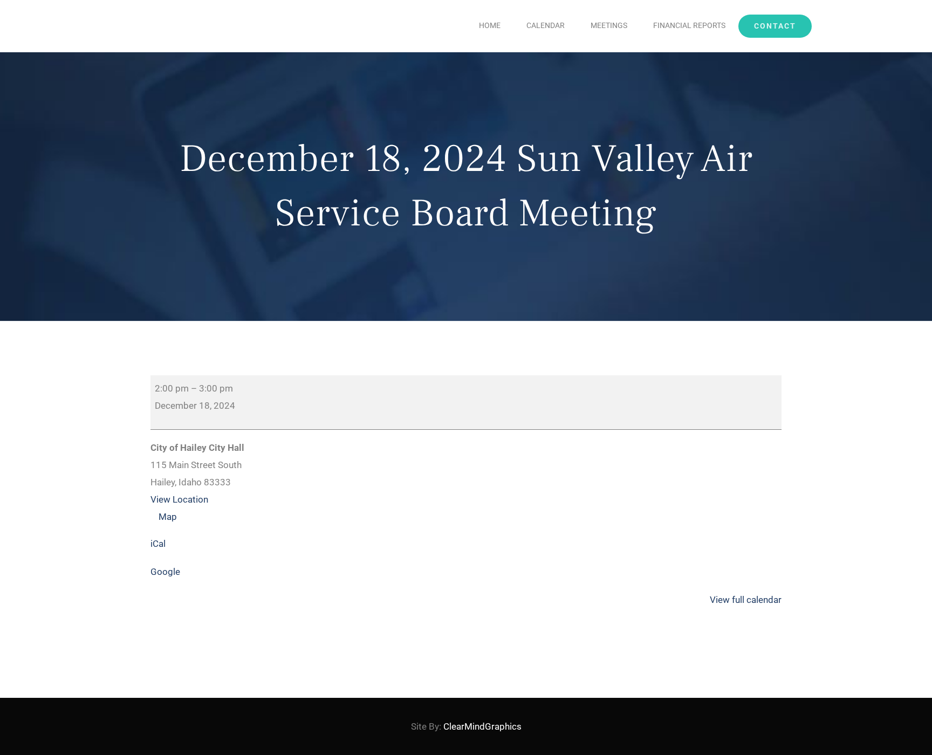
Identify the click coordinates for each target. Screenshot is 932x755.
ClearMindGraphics (482, 726)
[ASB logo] (102, 6)
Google (165, 571)
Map (171, 516)
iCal (158, 543)
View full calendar (746, 599)
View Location (179, 499)
